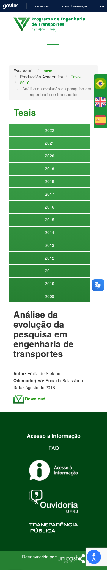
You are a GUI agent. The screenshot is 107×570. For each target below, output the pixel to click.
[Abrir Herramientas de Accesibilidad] (94, 557)
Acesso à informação (74, 6)
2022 (49, 130)
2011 (49, 271)
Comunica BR (41, 6)
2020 (49, 156)
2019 (49, 168)
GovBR (10, 6)
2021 (49, 143)
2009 (49, 296)
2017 (49, 194)
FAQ (53, 447)
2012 (49, 258)
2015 (49, 219)
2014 (49, 232)
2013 (49, 245)
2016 (49, 207)
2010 (49, 283)
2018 (49, 181)
